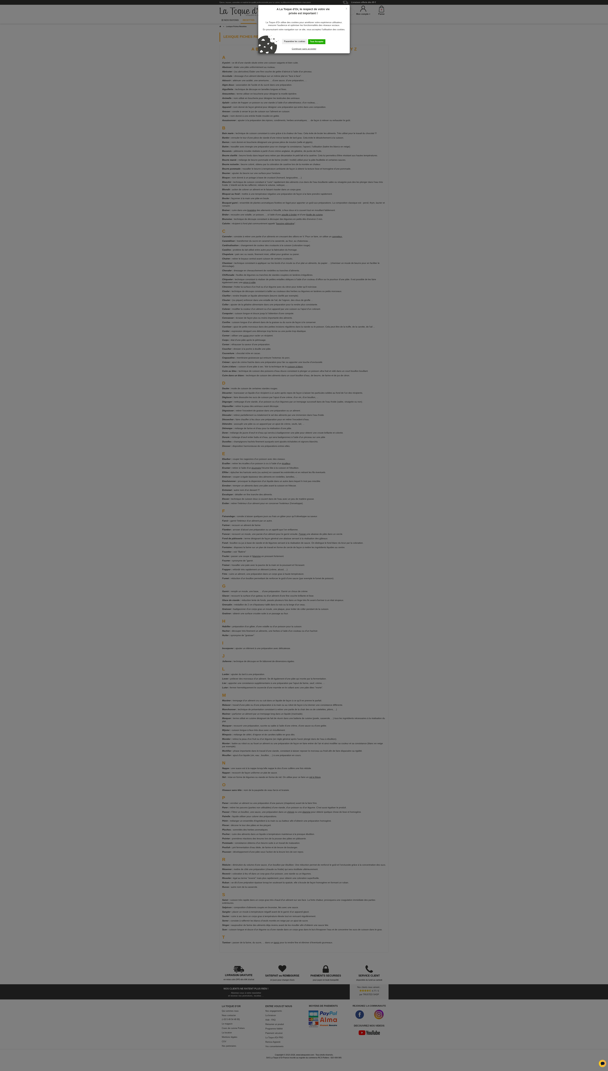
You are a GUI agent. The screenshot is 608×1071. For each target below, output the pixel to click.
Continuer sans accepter (304, 48)
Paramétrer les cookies (294, 41)
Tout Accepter (316, 41)
